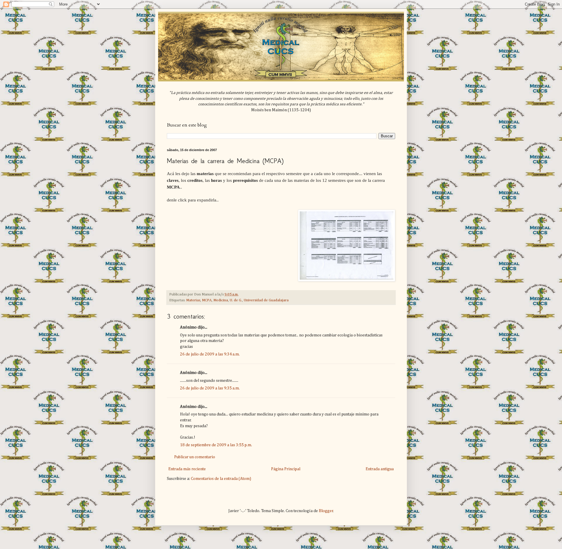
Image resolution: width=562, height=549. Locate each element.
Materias (193, 300)
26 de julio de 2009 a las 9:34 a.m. (210, 354)
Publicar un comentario (194, 457)
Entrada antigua (380, 469)
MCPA (207, 300)
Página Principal (285, 469)
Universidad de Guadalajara (266, 300)
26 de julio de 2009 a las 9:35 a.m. (210, 388)
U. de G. (236, 300)
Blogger (326, 511)
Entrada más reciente (187, 469)
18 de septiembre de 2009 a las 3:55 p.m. (216, 445)
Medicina (220, 300)
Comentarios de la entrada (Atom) (221, 479)
